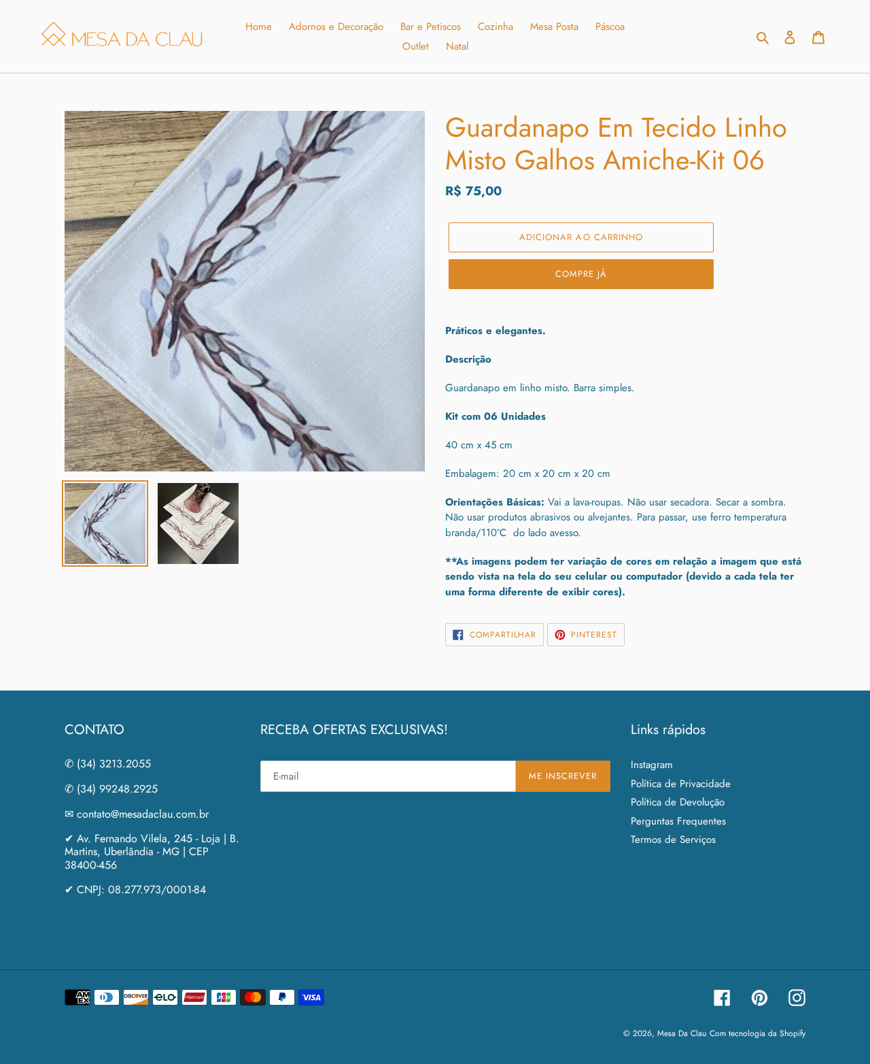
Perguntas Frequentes (678, 821)
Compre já (581, 273)
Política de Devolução (678, 802)
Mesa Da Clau (681, 1033)
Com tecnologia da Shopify (757, 1033)
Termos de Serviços (673, 839)
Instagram (652, 764)
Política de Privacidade (681, 783)
